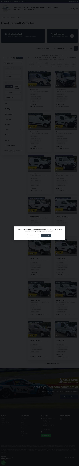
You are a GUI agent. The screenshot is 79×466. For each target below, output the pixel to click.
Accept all (46, 236)
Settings (33, 236)
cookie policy (50, 231)
